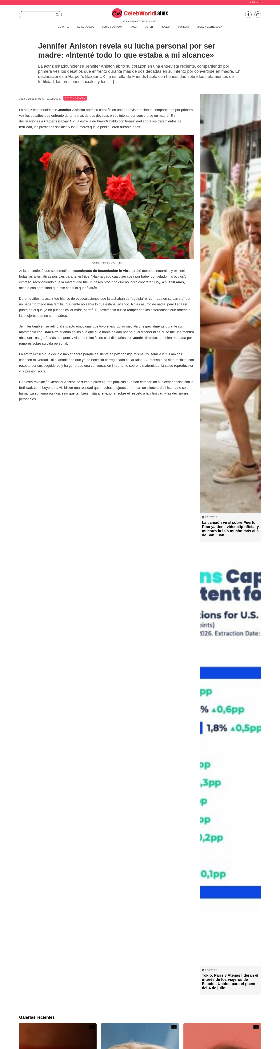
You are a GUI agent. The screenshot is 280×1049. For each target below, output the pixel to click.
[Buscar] (57, 14)
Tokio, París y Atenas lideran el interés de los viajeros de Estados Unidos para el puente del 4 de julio (230, 981)
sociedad (183, 27)
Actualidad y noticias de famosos (140, 21)
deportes (63, 27)
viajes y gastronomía (209, 27)
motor (149, 27)
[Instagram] (257, 14)
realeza (165, 27)
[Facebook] (248, 14)
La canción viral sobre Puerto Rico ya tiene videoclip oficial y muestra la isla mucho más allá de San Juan (230, 528)
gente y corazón (112, 27)
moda (133, 27)
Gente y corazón (75, 98)
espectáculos (85, 27)
